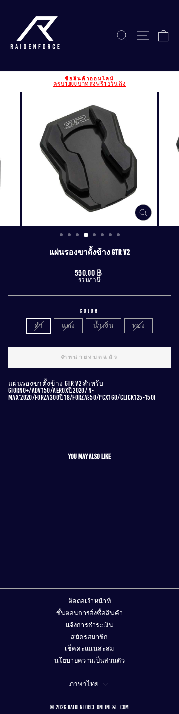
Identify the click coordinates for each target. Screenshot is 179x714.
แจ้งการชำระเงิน (89, 625)
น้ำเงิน (103, 325)
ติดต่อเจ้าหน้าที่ (89, 601)
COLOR (89, 311)
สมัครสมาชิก (89, 637)
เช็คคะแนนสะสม (89, 648)
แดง (68, 325)
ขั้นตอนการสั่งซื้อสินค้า (89, 613)
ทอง (138, 325)
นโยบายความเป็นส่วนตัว (89, 660)
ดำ (38, 325)
